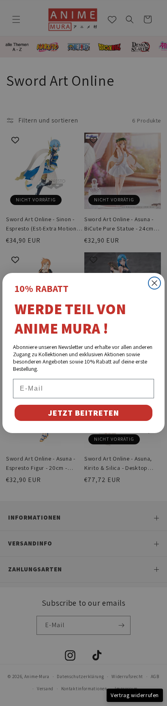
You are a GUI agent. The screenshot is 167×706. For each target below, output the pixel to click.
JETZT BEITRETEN (83, 413)
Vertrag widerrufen (135, 695)
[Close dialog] (154, 283)
